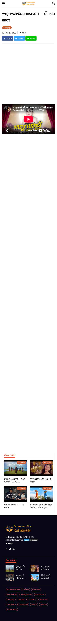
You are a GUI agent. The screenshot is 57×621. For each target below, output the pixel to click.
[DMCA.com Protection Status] (31, 540)
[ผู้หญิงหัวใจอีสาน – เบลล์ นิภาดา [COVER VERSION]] (15, 468)
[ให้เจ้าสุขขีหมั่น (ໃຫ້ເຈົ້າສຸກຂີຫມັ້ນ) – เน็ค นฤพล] (41, 494)
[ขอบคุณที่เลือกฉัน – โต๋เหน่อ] (15, 494)
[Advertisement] (28, 75)
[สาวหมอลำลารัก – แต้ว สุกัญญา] (41, 468)
